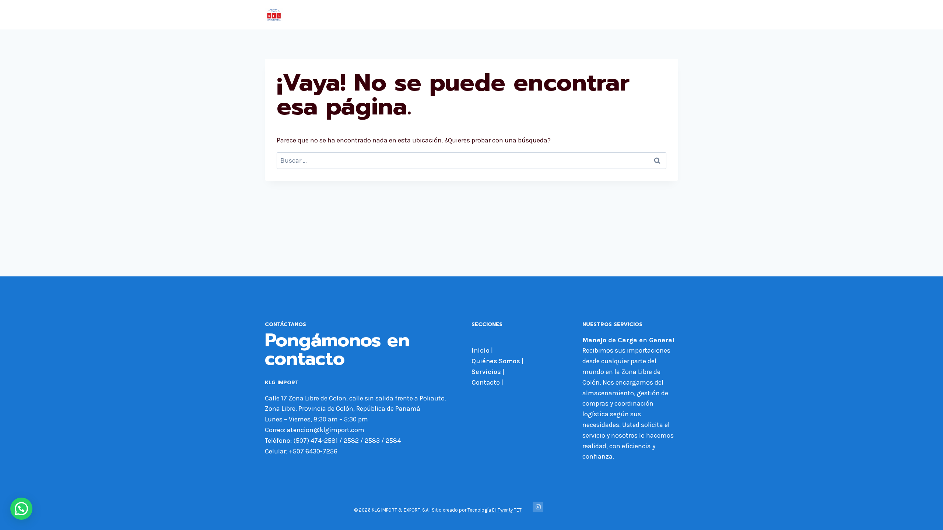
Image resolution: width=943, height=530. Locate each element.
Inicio (531, 15)
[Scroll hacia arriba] (926, 517)
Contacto (659, 15)
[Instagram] (538, 507)
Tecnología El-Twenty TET (494, 510)
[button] (21, 509)
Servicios (621, 15)
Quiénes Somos (573, 15)
